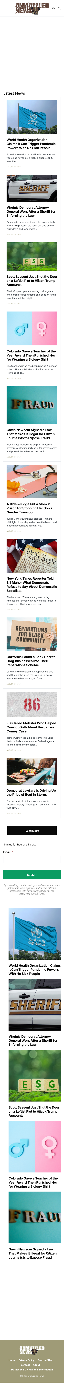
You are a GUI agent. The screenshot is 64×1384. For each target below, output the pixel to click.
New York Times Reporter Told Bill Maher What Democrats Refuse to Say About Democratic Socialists (32, 585)
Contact (25, 1364)
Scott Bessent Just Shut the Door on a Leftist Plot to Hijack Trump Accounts (32, 281)
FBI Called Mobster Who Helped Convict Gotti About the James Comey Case (31, 727)
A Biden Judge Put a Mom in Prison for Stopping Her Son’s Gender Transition (29, 508)
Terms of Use (45, 1360)
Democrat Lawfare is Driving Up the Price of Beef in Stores (31, 793)
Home (12, 1360)
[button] (5, 8)
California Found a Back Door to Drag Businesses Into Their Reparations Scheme (31, 661)
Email (8, 852)
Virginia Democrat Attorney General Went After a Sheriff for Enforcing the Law (31, 211)
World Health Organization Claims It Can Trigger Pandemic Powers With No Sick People (31, 144)
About (36, 1364)
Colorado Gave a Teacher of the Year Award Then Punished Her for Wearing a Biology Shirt (31, 355)
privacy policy (38, 890)
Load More (32, 830)
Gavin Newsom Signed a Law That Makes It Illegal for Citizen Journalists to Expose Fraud (31, 434)
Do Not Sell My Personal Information (32, 1369)
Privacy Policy (26, 1360)
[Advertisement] (32, 50)
